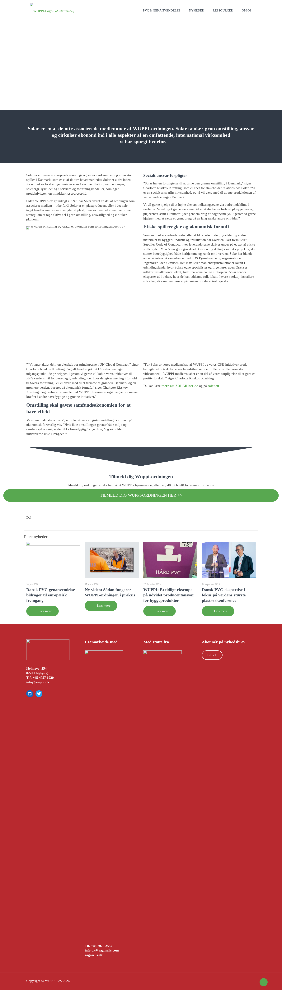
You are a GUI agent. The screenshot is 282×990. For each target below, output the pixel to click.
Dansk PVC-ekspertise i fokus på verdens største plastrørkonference (224, 595)
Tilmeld (212, 655)
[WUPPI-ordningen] (52, 10)
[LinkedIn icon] (250, 981)
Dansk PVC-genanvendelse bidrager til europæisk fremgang (50, 595)
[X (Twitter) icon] (246, 981)
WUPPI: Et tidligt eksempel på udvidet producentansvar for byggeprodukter (168, 595)
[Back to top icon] (264, 982)
